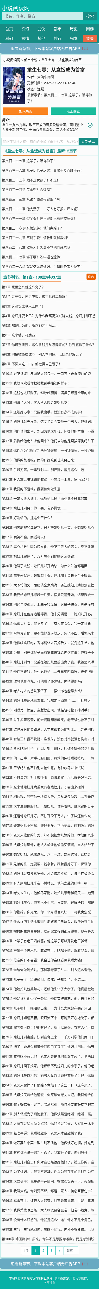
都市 (58, 28)
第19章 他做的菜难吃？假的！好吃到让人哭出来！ (39, 459)
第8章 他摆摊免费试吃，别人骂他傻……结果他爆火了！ (44, 354)
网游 (90, 28)
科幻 (9, 38)
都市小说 (30, 59)
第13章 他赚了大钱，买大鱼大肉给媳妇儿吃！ (36, 402)
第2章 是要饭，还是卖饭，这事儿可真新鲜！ (35, 296)
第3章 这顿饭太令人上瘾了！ (23, 306)
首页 (9, 28)
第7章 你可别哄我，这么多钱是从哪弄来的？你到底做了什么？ (49, 344)
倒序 (91, 276)
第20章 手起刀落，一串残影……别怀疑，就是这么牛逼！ (44, 469)
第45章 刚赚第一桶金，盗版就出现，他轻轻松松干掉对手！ (46, 709)
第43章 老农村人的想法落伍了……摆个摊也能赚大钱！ (43, 690)
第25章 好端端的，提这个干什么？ (28, 517)
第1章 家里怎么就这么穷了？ (23, 286)
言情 (25, 38)
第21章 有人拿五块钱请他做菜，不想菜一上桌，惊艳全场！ (46, 479)
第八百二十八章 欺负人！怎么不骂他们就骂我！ (38, 247)
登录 (90, 38)
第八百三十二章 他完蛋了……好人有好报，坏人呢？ (41, 208)
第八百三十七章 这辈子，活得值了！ (29, 160)
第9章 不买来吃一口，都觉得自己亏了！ (32, 363)
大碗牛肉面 (45, 76)
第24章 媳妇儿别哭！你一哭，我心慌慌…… (34, 508)
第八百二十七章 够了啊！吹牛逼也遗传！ (32, 256)
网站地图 (49, 1282)
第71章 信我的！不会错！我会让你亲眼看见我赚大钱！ (43, 959)
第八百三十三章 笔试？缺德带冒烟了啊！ (32, 199)
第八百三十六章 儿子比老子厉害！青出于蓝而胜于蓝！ (43, 170)
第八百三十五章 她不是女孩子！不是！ (31, 179)
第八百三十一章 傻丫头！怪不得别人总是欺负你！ (39, 218)
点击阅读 (73, 111)
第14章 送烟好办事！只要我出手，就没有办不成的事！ (43, 411)
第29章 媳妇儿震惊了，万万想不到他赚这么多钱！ (39, 556)
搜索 (90, 16)
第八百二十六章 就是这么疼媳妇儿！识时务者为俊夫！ (43, 266)
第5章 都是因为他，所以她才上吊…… (30, 325)
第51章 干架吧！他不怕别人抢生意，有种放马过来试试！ (44, 767)
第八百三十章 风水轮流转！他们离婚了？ (32, 227)
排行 (58, 38)
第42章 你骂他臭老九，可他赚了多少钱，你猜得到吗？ (43, 681)
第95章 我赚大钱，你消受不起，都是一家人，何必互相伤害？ (48, 1190)
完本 (74, 38)
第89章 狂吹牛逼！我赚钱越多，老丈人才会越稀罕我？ (43, 1133)
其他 (41, 38)
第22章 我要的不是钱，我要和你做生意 (31, 488)
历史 (74, 28)
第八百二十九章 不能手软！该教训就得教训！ (36, 237)
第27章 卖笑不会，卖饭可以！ (24, 536)
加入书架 (25, 111)
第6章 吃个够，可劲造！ (20, 334)
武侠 (41, 28)
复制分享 (88, 141)
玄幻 (25, 28)
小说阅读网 (16, 8)
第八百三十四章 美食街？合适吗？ (27, 189)
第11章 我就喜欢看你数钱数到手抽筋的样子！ (36, 383)
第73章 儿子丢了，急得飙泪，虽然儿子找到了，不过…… (44, 979)
